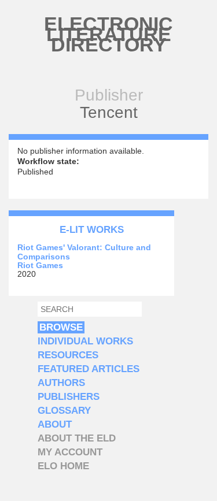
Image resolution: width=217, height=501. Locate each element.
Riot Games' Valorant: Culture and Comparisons (84, 252)
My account (70, 452)
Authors (61, 382)
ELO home (63, 466)
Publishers (69, 396)
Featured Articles (88, 368)
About (55, 424)
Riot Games (40, 265)
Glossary (64, 410)
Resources (68, 355)
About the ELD (77, 438)
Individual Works (85, 341)
